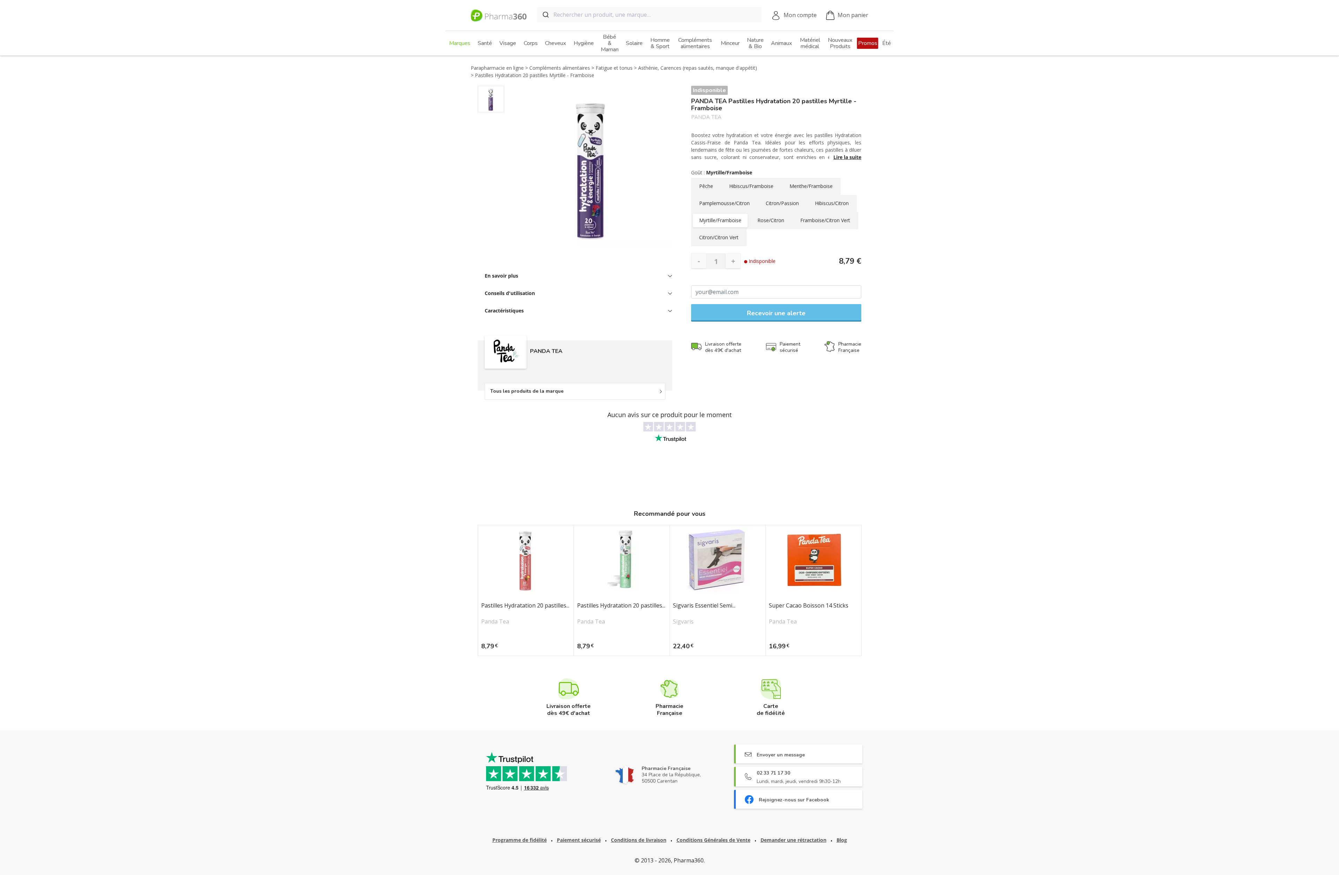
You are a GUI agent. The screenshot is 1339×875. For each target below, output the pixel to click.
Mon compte (800, 15)
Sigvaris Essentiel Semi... (704, 605)
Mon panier (853, 15)
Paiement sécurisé (579, 840)
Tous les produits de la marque (526, 391)
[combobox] (649, 14)
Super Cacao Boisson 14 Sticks (808, 605)
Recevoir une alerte (776, 313)
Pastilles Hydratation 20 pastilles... (525, 605)
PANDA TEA (706, 117)
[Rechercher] (545, 14)
